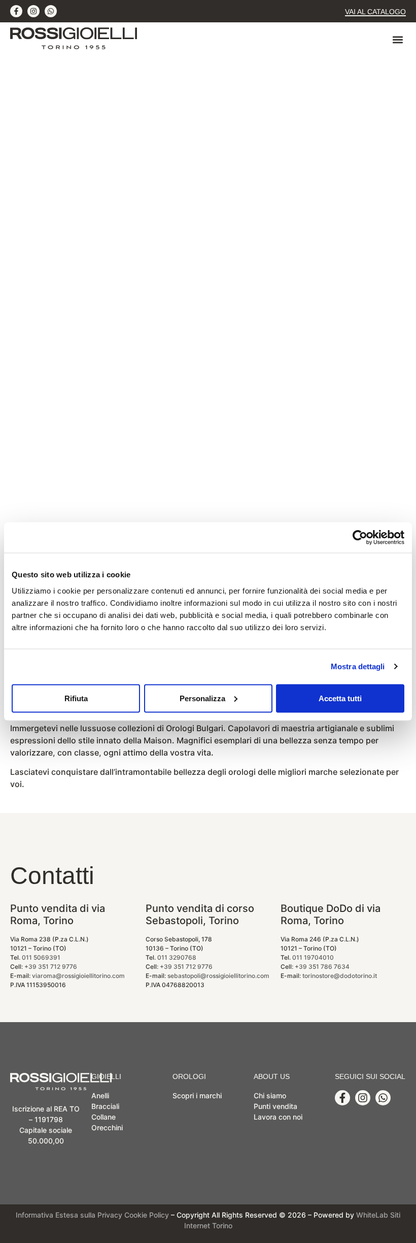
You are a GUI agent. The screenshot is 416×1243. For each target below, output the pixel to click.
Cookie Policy (146, 1215)
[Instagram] (33, 11)
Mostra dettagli (358, 666)
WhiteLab (372, 1215)
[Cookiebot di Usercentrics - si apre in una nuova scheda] (360, 537)
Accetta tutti (340, 698)
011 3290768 (176, 957)
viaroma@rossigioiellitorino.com (78, 975)
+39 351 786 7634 (322, 966)
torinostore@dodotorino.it (339, 975)
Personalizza (202, 698)
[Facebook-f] (16, 11)
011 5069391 (41, 957)
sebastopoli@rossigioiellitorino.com (218, 975)
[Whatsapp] (51, 11)
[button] (397, 39)
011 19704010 (313, 957)
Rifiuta (76, 698)
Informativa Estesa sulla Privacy (69, 1215)
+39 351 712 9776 (50, 966)
